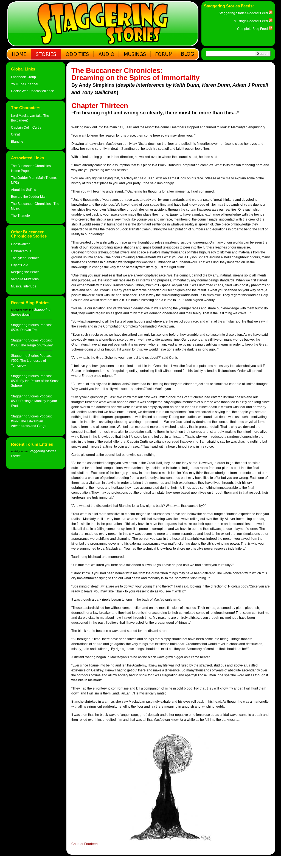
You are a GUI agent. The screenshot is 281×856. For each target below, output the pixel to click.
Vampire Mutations (25, 279)
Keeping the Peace (25, 272)
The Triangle (20, 215)
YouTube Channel (24, 84)
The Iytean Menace (25, 258)
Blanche (17, 141)
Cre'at (15, 134)
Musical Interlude (23, 286)
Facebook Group (23, 77)
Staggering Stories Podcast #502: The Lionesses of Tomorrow (31, 360)
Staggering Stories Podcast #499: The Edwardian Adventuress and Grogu (31, 421)
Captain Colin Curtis (26, 127)
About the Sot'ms (23, 189)
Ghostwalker (20, 244)
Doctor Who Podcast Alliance (32, 91)
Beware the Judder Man (29, 196)
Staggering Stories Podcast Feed (244, 13)
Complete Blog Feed (253, 28)
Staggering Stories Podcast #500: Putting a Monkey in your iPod (34, 401)
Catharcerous (21, 251)
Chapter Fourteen (84, 844)
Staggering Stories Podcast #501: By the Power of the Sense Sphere (35, 380)
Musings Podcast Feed (251, 21)
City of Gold (19, 265)
